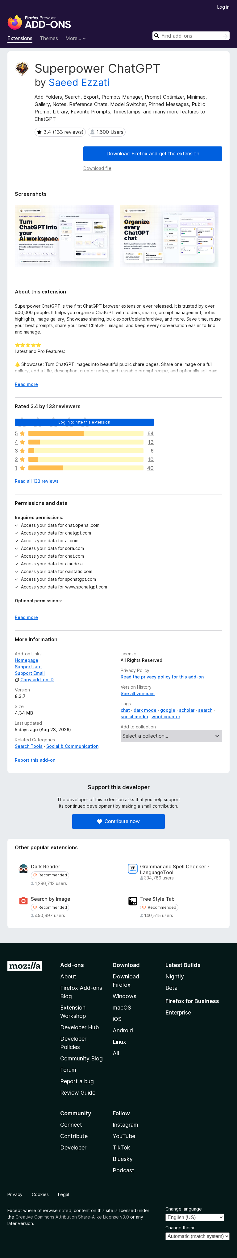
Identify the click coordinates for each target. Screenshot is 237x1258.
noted (65, 1210)
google (167, 710)
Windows (124, 996)
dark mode (145, 710)
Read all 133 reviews (37, 481)
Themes (49, 38)
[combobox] (191, 35)
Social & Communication (72, 746)
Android (123, 1030)
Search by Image (50, 899)
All (116, 1053)
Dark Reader (45, 867)
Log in (223, 7)
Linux (119, 1042)
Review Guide (77, 1092)
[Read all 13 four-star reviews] (85, 442)
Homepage (26, 660)
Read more (26, 384)
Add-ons (72, 965)
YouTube (124, 1136)
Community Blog (81, 1058)
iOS (117, 1019)
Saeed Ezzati (79, 82)
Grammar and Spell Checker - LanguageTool (175, 869)
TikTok (121, 1147)
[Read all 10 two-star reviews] (85, 459)
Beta (171, 988)
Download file (97, 168)
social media (134, 716)
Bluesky (123, 1159)
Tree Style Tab (157, 899)
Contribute (74, 1136)
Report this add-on (35, 760)
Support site (28, 666)
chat (125, 710)
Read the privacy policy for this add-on (162, 676)
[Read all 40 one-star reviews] (85, 467)
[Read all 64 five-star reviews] (85, 433)
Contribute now (122, 821)
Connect (71, 1124)
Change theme (180, 1227)
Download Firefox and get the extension (152, 153)
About (68, 976)
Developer (73, 1147)
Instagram (125, 1124)
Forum (68, 1070)
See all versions (138, 693)
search (205, 710)
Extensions (19, 38)
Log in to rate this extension (84, 422)
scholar (186, 710)
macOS (122, 1007)
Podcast (123, 1170)
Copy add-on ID (37, 679)
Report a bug (77, 1081)
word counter (166, 716)
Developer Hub (79, 1027)
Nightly (174, 976)
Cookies (40, 1194)
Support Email (30, 673)
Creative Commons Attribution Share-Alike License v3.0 (72, 1216)
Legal (63, 1194)
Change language (183, 1208)
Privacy (15, 1194)
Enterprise (178, 1012)
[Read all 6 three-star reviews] (85, 450)
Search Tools (29, 746)
